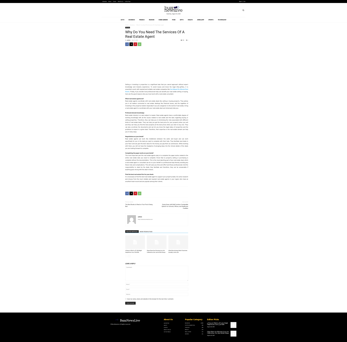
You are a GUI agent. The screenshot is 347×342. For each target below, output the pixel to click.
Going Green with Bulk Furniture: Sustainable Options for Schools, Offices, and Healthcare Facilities (175, 206)
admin (128, 40)
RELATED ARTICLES (132, 231)
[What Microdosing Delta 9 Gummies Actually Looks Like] (178, 242)
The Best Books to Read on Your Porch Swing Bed (139, 205)
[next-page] (129, 256)
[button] (243, 10)
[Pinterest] (135, 44)
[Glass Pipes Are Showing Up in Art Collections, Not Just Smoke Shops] (157, 242)
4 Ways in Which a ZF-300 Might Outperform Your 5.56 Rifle (217, 324)
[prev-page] (126, 256)
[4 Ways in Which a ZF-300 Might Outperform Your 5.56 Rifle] (135, 242)
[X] (131, 44)
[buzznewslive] (173, 9)
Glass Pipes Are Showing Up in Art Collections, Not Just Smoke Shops (218, 332)
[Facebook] (127, 44)
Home (126, 25)
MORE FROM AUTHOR (146, 231)
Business (132, 25)
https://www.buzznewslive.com (145, 219)
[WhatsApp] (139, 44)
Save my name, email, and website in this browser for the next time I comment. (150, 299)
